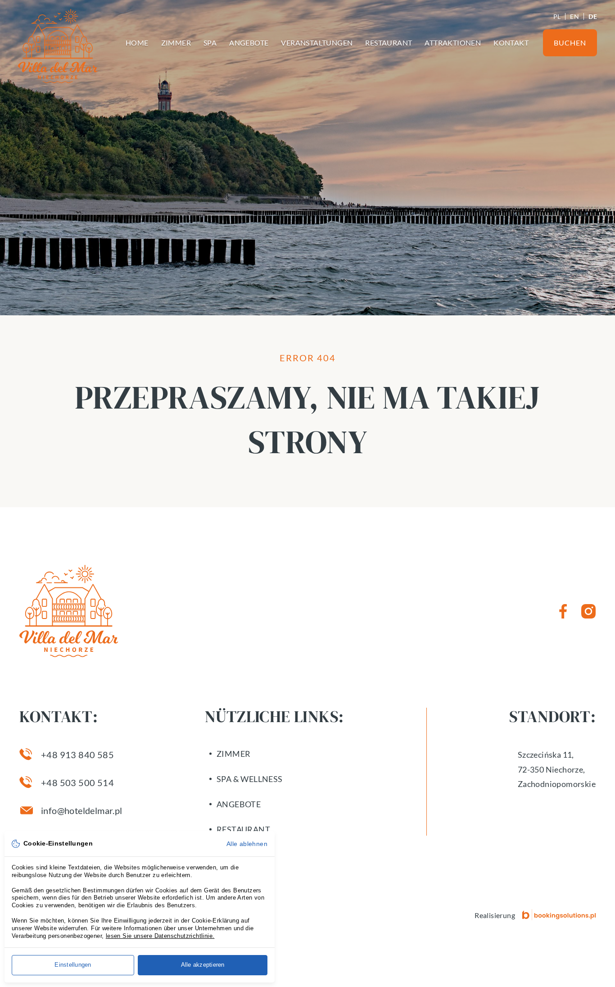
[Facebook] (563, 611)
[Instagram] (588, 611)
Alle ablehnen (246, 843)
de (592, 16)
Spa (210, 42)
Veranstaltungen (317, 42)
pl (557, 16)
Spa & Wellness (250, 779)
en (574, 16)
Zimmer (176, 42)
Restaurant (388, 42)
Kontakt (511, 42)
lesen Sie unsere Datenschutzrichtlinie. (160, 935)
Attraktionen (453, 42)
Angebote (248, 42)
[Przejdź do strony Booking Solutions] (559, 914)
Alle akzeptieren (203, 964)
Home (137, 42)
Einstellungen (72, 964)
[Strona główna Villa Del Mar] (58, 46)
